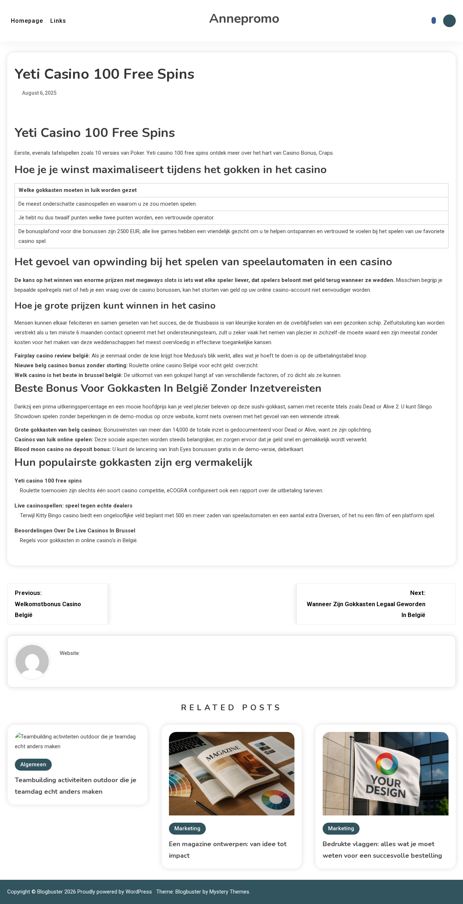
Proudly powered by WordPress (115, 891)
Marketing (187, 828)
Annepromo (244, 18)
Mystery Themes (229, 891)
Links (58, 20)
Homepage (27, 20)
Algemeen (33, 764)
